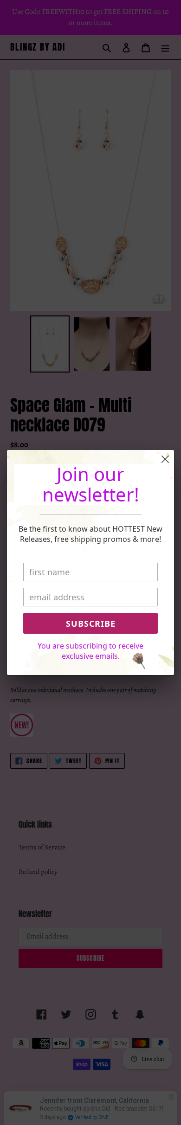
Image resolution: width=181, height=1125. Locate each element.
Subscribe (91, 623)
